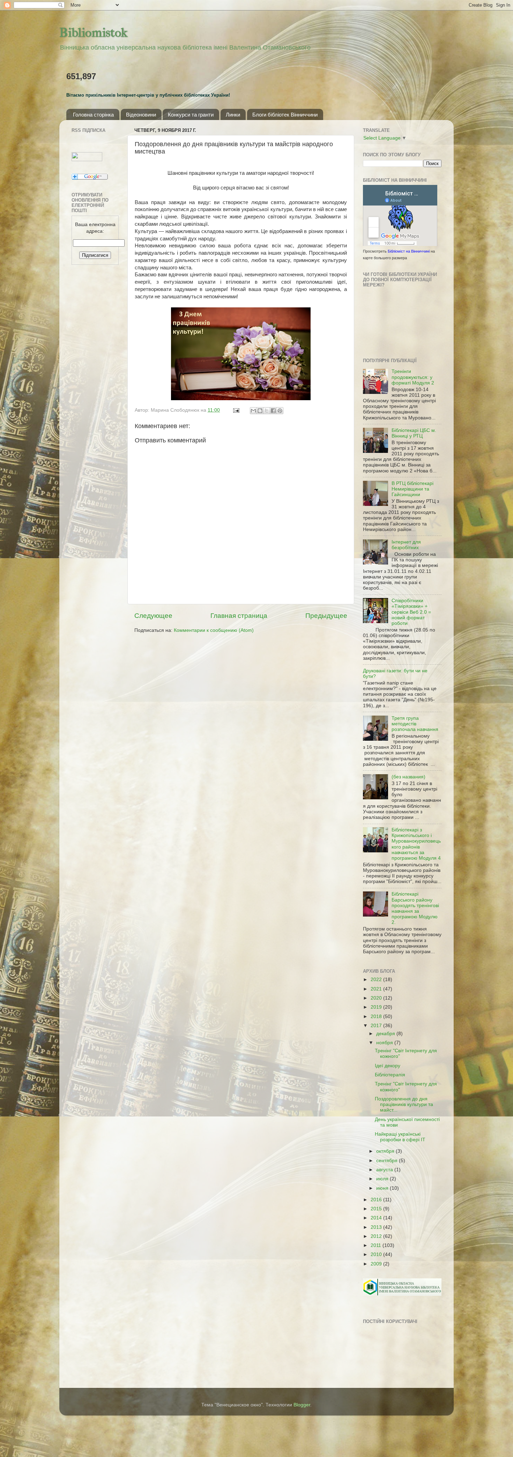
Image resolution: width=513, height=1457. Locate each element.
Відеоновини (141, 115)
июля (383, 1178)
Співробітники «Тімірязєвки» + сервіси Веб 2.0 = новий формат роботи (411, 612)
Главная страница (238, 615)
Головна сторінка (93, 115)
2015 (377, 1208)
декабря (386, 1033)
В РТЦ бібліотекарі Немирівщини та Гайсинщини (412, 489)
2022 (377, 979)
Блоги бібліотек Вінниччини (285, 115)
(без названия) (408, 776)
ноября (385, 1042)
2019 (377, 1007)
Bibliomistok (93, 32)
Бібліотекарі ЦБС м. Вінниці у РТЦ (414, 433)
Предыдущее (326, 615)
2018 (377, 1016)
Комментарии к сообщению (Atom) (214, 630)
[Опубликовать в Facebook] (273, 410)
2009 (377, 1264)
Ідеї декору (387, 1065)
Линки (233, 115)
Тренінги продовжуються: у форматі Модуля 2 (413, 377)
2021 (377, 989)
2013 (377, 1227)
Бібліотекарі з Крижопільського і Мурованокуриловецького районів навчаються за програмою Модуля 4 (416, 844)
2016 (377, 1199)
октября (386, 1151)
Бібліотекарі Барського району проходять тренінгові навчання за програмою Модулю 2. (415, 908)
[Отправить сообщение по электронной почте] (236, 410)
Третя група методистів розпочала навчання (415, 724)
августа (385, 1169)
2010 (377, 1254)
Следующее (153, 615)
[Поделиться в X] (266, 410)
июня (383, 1188)
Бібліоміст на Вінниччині (409, 251)
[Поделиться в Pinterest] (279, 410)
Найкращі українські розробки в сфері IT (400, 1136)
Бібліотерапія (390, 1074)
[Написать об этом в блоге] (259, 410)
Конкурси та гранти (191, 115)
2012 (377, 1236)
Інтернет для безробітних (406, 544)
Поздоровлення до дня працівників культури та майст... (404, 1104)
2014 (377, 1217)
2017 (377, 1025)
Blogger (301, 1404)
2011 (376, 1245)
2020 (377, 998)
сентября (387, 1160)
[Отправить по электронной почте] (253, 410)
